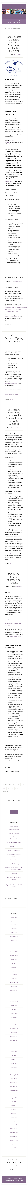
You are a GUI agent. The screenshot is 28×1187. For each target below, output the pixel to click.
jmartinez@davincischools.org (12, 316)
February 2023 (14, 1075)
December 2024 (14, 990)
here (10, 380)
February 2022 (14, 1121)
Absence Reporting (14, 833)
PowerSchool (13, 873)
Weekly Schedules (14, 829)
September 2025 (14, 955)
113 (4, 788)
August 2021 (14, 1144)
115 (13, 788)
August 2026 (14, 917)
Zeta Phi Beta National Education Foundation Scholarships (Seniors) (14, 43)
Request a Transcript (14, 863)
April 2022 (14, 1113)
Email (14, 804)
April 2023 (14, 1067)
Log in (21, 1180)
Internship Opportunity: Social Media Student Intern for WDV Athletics (14, 416)
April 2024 (14, 1021)
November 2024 (14, 994)
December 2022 (14, 1082)
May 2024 (13, 1017)
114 (8, 788)
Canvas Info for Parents (14, 850)
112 (23, 784)
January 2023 (14, 1078)
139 (18, 788)
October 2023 (14, 1044)
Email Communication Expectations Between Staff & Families (14, 884)
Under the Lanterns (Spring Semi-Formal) (14, 338)
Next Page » (6, 791)
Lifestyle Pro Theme (17, 1178)
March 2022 (14, 1117)
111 (19, 784)
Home (11, 267)
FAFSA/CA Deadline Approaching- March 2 (14, 578)
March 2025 (14, 978)
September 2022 (14, 1094)
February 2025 (14, 982)
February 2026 (14, 936)
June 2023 (13, 1059)
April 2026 (14, 928)
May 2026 (13, 925)
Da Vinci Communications (14, 11)
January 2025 (14, 986)
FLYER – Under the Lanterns (11, 394)
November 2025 (14, 948)
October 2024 (14, 998)
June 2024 (13, 1013)
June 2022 (13, 1105)
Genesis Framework (9, 1180)
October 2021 (14, 1136)
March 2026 (14, 932)
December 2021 (14, 1128)
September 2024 (14, 1001)
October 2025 (14, 951)
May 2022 (13, 1109)
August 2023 (14, 1051)
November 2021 (14, 1132)
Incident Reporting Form (14, 842)
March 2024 (14, 1025)
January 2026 (14, 940)
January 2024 (14, 1032)
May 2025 (13, 971)
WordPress (17, 1180)
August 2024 (14, 1005)
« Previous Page (7, 784)
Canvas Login (14, 846)
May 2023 (13, 1063)
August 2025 (14, 959)
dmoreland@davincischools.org (12, 553)
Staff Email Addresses (14, 860)
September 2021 (14, 1140)
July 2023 (14, 1055)
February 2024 (14, 1028)
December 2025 (14, 944)
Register (7, 147)
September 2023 (14, 1048)
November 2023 (14, 1040)
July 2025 (14, 963)
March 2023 (14, 1071)
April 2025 (14, 975)
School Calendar (14, 826)
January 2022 (14, 1124)
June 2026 (13, 921)
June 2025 (13, 967)
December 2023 (14, 1036)
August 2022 (14, 1098)
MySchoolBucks (14, 277)
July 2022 (14, 1101)
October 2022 (14, 1090)
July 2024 (14, 1009)
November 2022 (14, 1086)
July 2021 (14, 1148)
